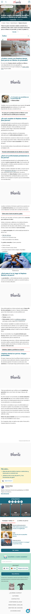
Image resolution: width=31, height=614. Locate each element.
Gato (14, 568)
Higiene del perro (23, 23)
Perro (7, 568)
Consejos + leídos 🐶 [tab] (8, 520)
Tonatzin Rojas (13, 19)
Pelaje (14, 532)
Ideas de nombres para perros (19, 525)
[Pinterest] (21, 502)
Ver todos (15, 550)
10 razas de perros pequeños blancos (20, 535)
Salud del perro (14, 23)
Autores (15, 596)
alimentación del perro (10, 170)
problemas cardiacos (20, 319)
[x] (12, 502)
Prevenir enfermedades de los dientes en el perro (15, 151)
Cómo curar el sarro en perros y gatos (12, 213)
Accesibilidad (15, 611)
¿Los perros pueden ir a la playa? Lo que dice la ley (21, 542)
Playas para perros (17, 540)
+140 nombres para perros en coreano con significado (20, 527)
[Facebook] (9, 502)
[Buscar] (6, 1)
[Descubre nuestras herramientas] (28, 611)
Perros (7, 23)
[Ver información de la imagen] (29, 6)
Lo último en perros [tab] (22, 520)
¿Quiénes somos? (15, 593)
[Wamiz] (18, 2)
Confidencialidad (15, 602)
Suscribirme (15, 574)
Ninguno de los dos (23, 568)
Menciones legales (15, 605)
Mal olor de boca (6, 235)
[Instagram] (15, 502)
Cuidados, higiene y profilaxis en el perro (13, 349)
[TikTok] (18, 502)
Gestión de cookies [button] (15, 608)
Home (3, 23)
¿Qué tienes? (15, 565)
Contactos (15, 599)
